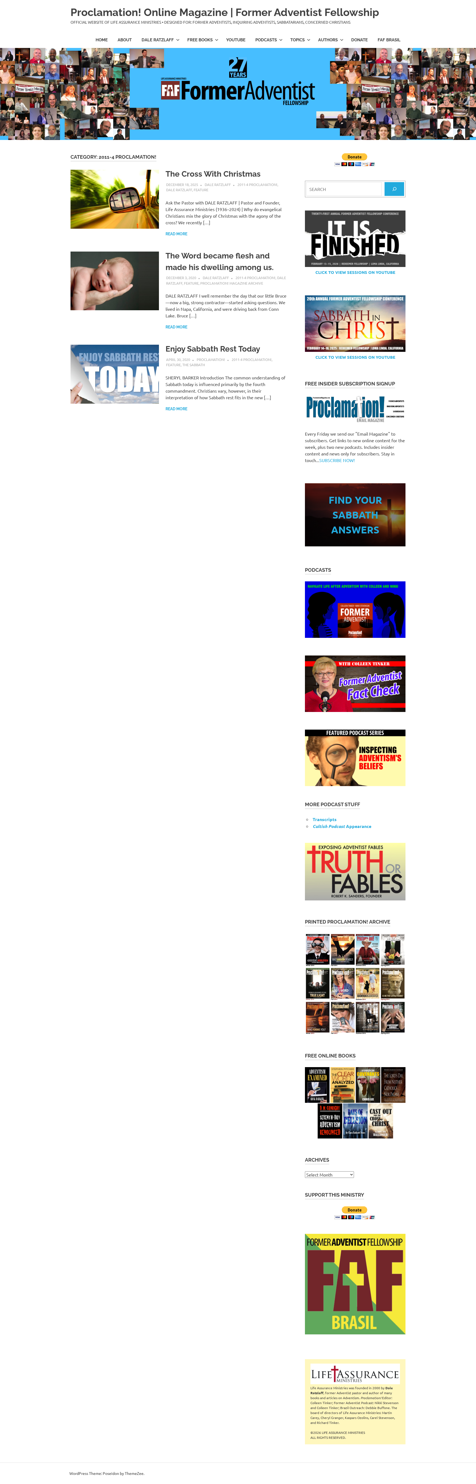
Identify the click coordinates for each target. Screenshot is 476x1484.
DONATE (359, 39)
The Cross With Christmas (213, 174)
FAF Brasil (389, 39)
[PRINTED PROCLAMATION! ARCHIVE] (355, 983)
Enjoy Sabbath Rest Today (213, 349)
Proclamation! (211, 359)
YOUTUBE (235, 39)
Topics (297, 39)
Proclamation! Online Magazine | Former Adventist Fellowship (225, 12)
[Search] (394, 189)
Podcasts (266, 39)
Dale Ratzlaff (158, 39)
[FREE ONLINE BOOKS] (355, 1102)
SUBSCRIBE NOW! (337, 460)
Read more (176, 234)
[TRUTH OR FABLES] (355, 871)
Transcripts (325, 819)
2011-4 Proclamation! (257, 184)
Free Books (200, 39)
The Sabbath (193, 364)
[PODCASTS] (355, 609)
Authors (328, 39)
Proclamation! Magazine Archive (231, 283)
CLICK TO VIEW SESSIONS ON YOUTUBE (355, 272)
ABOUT (125, 39)
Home (102, 39)
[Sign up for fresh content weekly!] (355, 409)
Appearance (342, 826)
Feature (201, 189)
